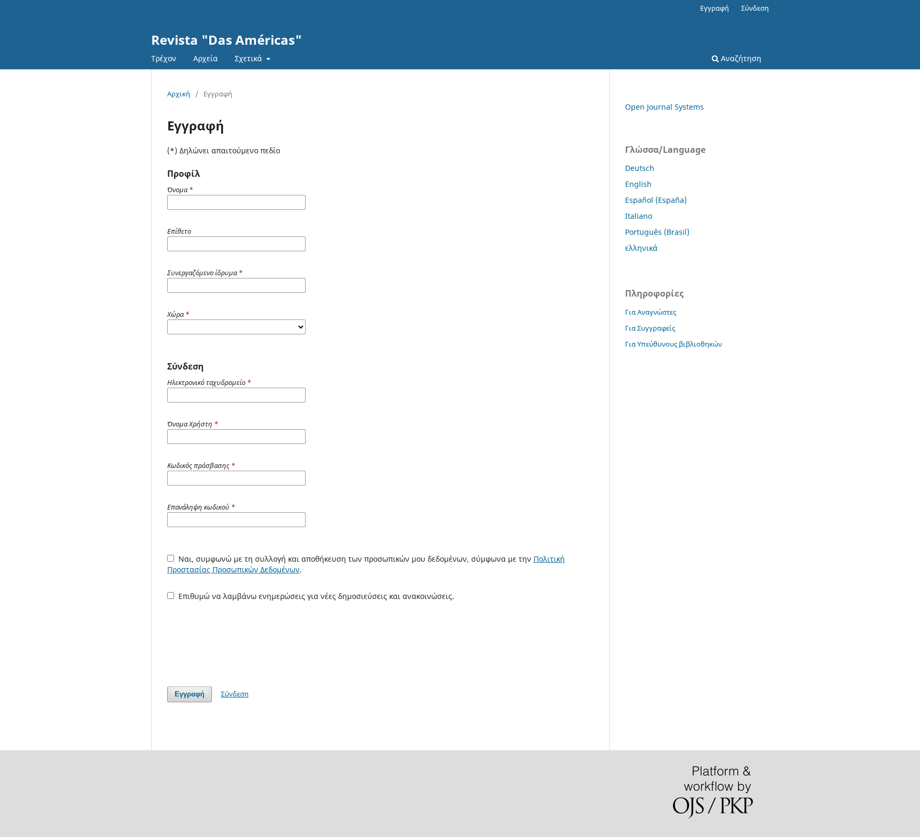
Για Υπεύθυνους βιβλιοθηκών (673, 344)
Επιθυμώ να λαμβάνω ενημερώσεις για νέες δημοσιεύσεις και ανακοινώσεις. (315, 596)
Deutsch (639, 168)
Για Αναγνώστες (650, 312)
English (638, 184)
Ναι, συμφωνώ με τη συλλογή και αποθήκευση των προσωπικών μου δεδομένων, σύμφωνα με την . (366, 564)
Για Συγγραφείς (650, 328)
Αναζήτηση (740, 58)
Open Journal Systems (664, 107)
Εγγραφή (714, 8)
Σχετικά (249, 58)
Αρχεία (205, 58)
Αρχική (178, 94)
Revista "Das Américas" (226, 39)
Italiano (638, 216)
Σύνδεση (755, 8)
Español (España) (656, 200)
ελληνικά (641, 248)
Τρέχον (163, 58)
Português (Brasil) (657, 232)
